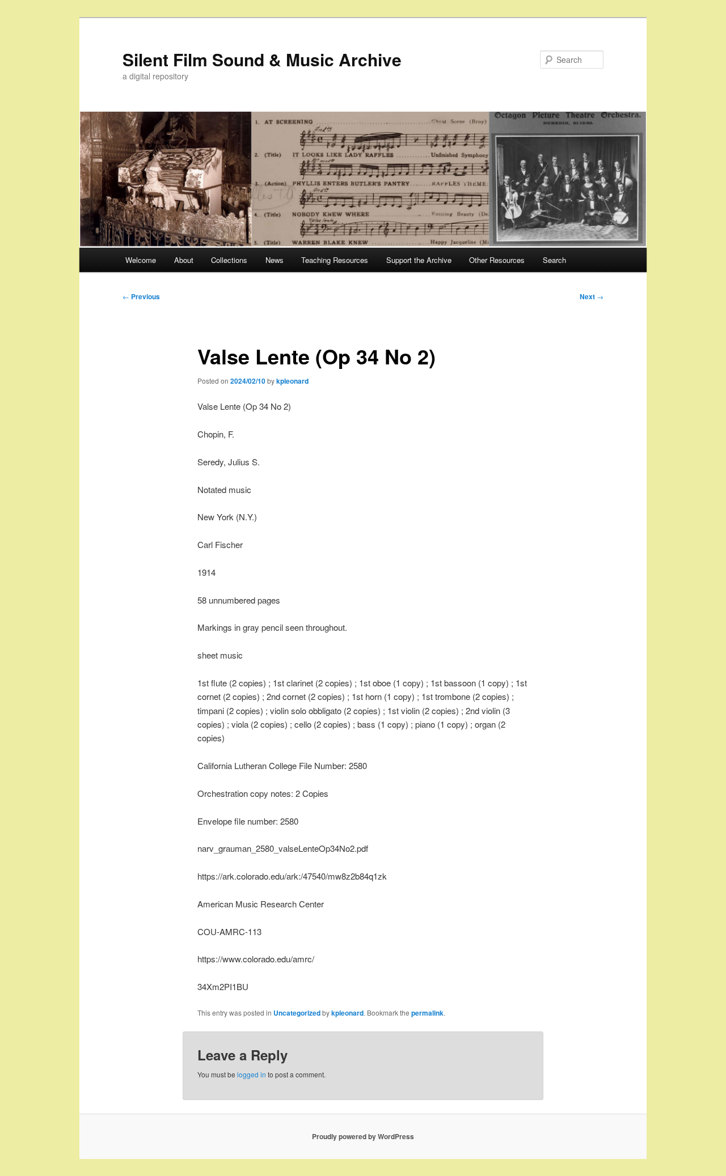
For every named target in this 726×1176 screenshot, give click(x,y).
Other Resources (497, 259)
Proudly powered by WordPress (363, 1136)
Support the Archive (418, 259)
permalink (427, 1013)
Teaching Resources (334, 259)
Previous (141, 296)
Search (554, 259)
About (183, 259)
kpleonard (292, 381)
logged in (251, 1074)
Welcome (140, 259)
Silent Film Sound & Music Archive (262, 59)
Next (591, 296)
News (274, 259)
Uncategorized (296, 1013)
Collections (229, 259)
